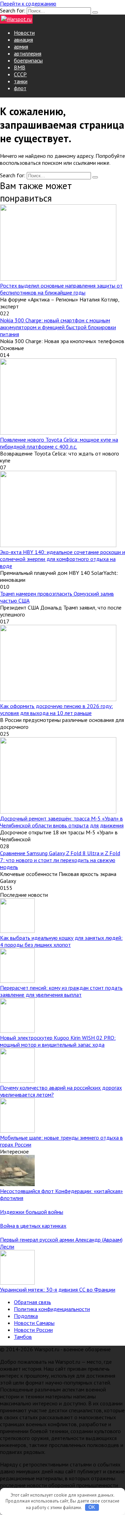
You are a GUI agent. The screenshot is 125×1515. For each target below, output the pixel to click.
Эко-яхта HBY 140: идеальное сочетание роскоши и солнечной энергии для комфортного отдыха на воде (62, 558)
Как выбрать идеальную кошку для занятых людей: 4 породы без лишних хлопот (61, 941)
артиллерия (27, 53)
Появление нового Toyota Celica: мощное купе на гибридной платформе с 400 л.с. (59, 443)
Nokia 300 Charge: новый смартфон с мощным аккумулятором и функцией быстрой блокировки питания (58, 327)
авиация (23, 39)
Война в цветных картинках (33, 1225)
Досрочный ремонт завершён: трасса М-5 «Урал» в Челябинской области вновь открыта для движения (62, 822)
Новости (24, 32)
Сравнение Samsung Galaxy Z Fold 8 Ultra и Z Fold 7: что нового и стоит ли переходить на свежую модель (60, 860)
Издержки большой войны (31, 1211)
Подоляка (26, 1315)
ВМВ (19, 67)
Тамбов (23, 1336)
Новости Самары (34, 1322)
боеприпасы (28, 60)
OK (92, 1507)
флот (20, 88)
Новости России (33, 1329)
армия (21, 46)
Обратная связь (32, 1302)
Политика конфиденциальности (52, 1308)
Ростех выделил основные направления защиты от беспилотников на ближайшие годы (61, 289)
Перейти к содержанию (28, 3)
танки (20, 81)
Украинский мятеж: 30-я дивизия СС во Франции (57, 1289)
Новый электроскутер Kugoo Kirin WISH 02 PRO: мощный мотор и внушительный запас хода (58, 1041)
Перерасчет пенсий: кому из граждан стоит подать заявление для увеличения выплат (61, 991)
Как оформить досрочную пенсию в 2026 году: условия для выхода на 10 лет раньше (56, 709)
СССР (20, 74)
